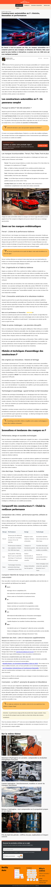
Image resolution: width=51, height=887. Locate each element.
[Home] (25, 1)
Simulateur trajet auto (32, 877)
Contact (29, 870)
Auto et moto (19, 5)
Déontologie (34, 872)
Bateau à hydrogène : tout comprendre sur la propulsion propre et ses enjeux (25, 810)
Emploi (17, 8)
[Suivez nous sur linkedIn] (34, 879)
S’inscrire (45, 849)
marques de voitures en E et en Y (25, 652)
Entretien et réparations (36, 5)
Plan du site (34, 870)
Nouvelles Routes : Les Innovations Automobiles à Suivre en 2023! (20, 663)
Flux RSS (37, 879)
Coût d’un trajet (42, 882)
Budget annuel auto (43, 880)
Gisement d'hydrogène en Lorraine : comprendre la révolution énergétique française (24, 759)
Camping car (26, 5)
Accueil (3, 11)
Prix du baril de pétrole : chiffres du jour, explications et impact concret (25, 836)
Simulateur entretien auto (31, 874)
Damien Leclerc (9, 58)
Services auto (47, 5)
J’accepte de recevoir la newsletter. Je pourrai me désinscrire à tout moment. (19, 852)
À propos (28, 872)
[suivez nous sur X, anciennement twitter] (28, 879)
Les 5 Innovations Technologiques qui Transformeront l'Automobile (21, 668)
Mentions (37, 885)
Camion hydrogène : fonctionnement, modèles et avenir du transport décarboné (23, 784)
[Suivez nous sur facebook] (31, 879)
